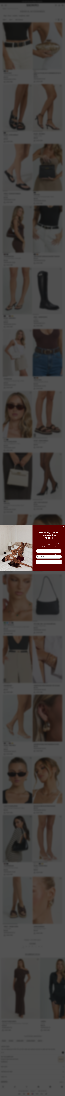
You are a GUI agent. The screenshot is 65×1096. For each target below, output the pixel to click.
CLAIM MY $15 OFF (48, 562)
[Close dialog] (63, 527)
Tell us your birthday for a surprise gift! (46, 554)
